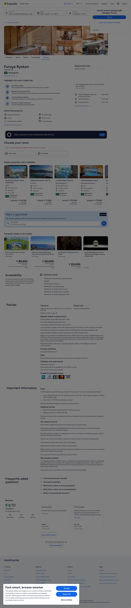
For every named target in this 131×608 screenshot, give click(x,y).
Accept (66, 588)
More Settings (66, 600)
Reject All (66, 594)
